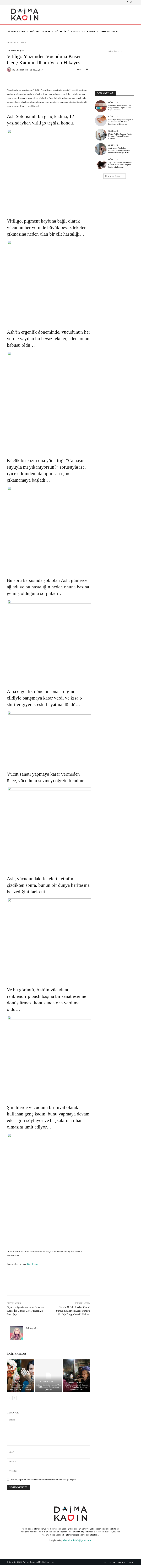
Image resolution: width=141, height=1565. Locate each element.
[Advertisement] (114, 70)
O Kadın (22, 42)
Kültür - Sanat (48, 1382)
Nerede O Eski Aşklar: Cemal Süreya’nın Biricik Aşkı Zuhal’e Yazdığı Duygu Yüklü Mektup (73, 1311)
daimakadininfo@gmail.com (77, 1540)
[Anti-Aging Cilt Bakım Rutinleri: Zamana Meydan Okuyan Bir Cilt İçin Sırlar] (101, 149)
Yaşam (20, 50)
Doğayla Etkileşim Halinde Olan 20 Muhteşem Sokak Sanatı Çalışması (48, 1387)
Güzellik (20, 1382)
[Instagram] (131, 3)
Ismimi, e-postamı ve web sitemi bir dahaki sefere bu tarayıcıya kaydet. (44, 1479)
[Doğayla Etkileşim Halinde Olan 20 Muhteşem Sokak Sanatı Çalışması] (48, 1375)
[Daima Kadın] (24, 15)
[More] (68, 1286)
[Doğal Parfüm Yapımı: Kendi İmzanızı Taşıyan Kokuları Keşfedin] (101, 135)
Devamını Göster (113, 176)
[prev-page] (9, 1398)
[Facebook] (127, 3)
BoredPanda (33, 1264)
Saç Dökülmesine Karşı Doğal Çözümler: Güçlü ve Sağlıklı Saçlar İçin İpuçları (120, 164)
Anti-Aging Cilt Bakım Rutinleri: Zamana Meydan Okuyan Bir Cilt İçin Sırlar (119, 150)
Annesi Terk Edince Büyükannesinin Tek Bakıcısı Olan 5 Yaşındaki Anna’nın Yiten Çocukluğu (76, 1386)
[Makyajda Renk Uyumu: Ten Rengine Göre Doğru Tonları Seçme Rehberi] (101, 106)
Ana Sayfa (12, 42)
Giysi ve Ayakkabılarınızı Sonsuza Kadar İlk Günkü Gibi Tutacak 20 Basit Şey (25, 1311)
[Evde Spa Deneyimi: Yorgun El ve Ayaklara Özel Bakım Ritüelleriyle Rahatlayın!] (101, 120)
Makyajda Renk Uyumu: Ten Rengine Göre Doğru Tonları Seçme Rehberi (119, 107)
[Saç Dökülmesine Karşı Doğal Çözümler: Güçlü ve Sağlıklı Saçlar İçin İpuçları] (101, 163)
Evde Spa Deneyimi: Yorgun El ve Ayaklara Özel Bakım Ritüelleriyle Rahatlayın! (120, 121)
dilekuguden (22, 70)
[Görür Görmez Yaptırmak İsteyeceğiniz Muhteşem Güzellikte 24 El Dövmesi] (20, 1375)
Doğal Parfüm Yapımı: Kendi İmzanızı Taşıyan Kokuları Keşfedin (120, 136)
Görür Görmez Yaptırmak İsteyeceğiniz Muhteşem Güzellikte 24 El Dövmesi (20, 1387)
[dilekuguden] (9, 69)
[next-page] (14, 1398)
